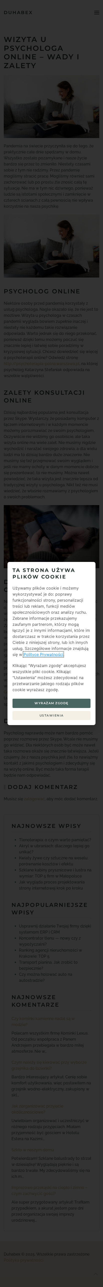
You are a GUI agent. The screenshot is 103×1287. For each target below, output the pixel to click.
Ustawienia (52, 715)
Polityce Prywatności (43, 654)
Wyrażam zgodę (51, 703)
